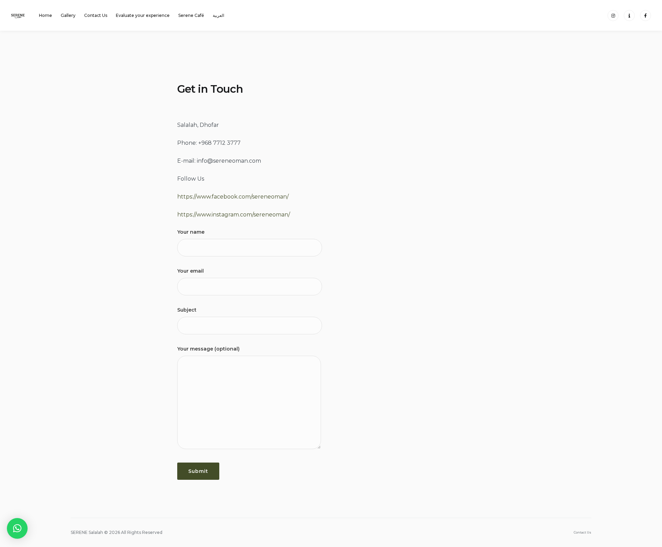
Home (45, 15)
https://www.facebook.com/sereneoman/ (233, 196)
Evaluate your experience (143, 15)
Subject (187, 310)
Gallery (68, 15)
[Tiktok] (629, 15)
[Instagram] (613, 15)
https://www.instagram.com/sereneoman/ (233, 214)
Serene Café (191, 15)
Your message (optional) (208, 349)
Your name (190, 232)
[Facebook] (645, 15)
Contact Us (95, 15)
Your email (190, 271)
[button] (17, 528)
